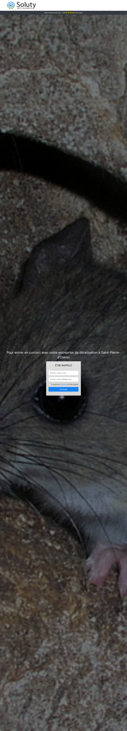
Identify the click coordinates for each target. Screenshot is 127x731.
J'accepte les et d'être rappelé (64, 384)
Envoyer (63, 389)
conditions (63, 384)
